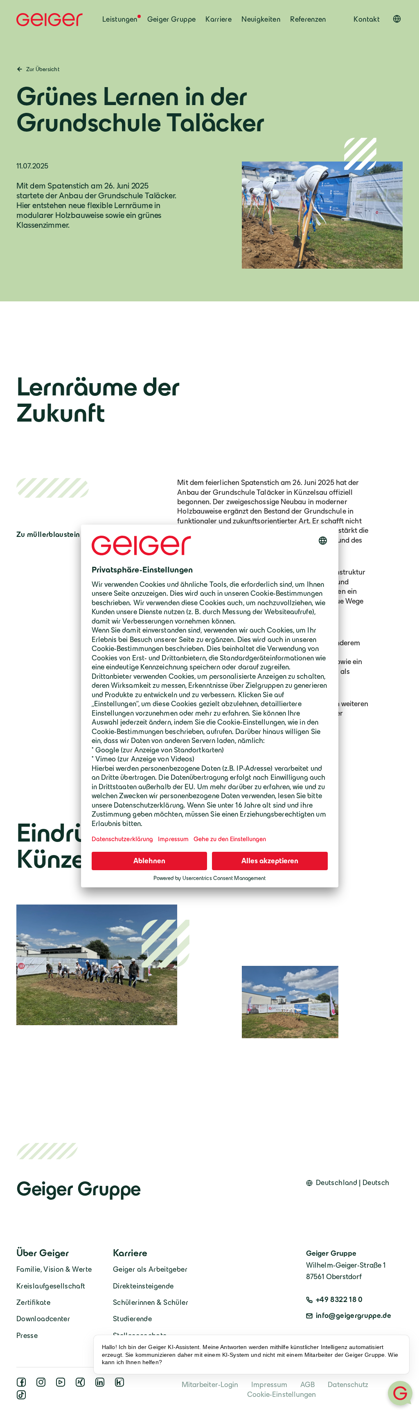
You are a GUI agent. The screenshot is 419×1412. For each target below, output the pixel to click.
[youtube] (62, 1385)
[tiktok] (22, 1397)
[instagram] (42, 1385)
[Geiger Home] (49, 19)
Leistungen (119, 19)
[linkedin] (101, 1385)
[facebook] (22, 1385)
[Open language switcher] (397, 19)
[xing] (81, 1385)
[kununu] (121, 1385)
